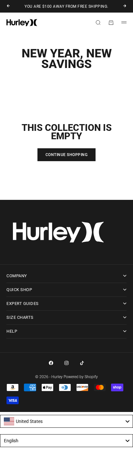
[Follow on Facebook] (51, 363)
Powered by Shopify (81, 377)
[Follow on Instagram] (66, 363)
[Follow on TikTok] (82, 363)
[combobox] (66, 421)
